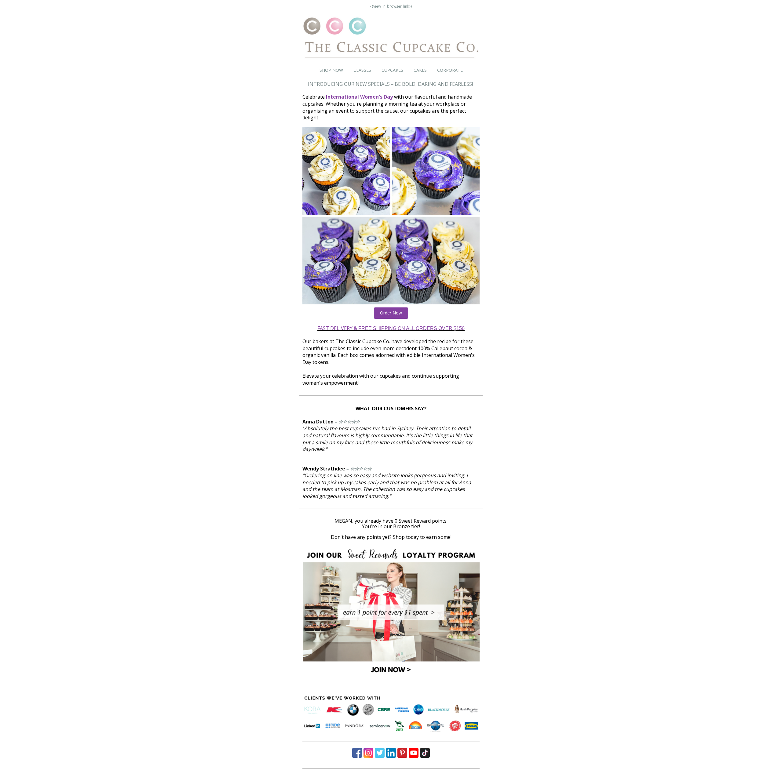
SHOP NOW (331, 70)
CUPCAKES (392, 70)
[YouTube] (413, 753)
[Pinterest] (402, 753)
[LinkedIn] (391, 753)
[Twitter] (380, 753)
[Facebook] (357, 753)
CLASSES (362, 70)
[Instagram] (368, 753)
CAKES (420, 70)
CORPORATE (450, 70)
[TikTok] (425, 753)
